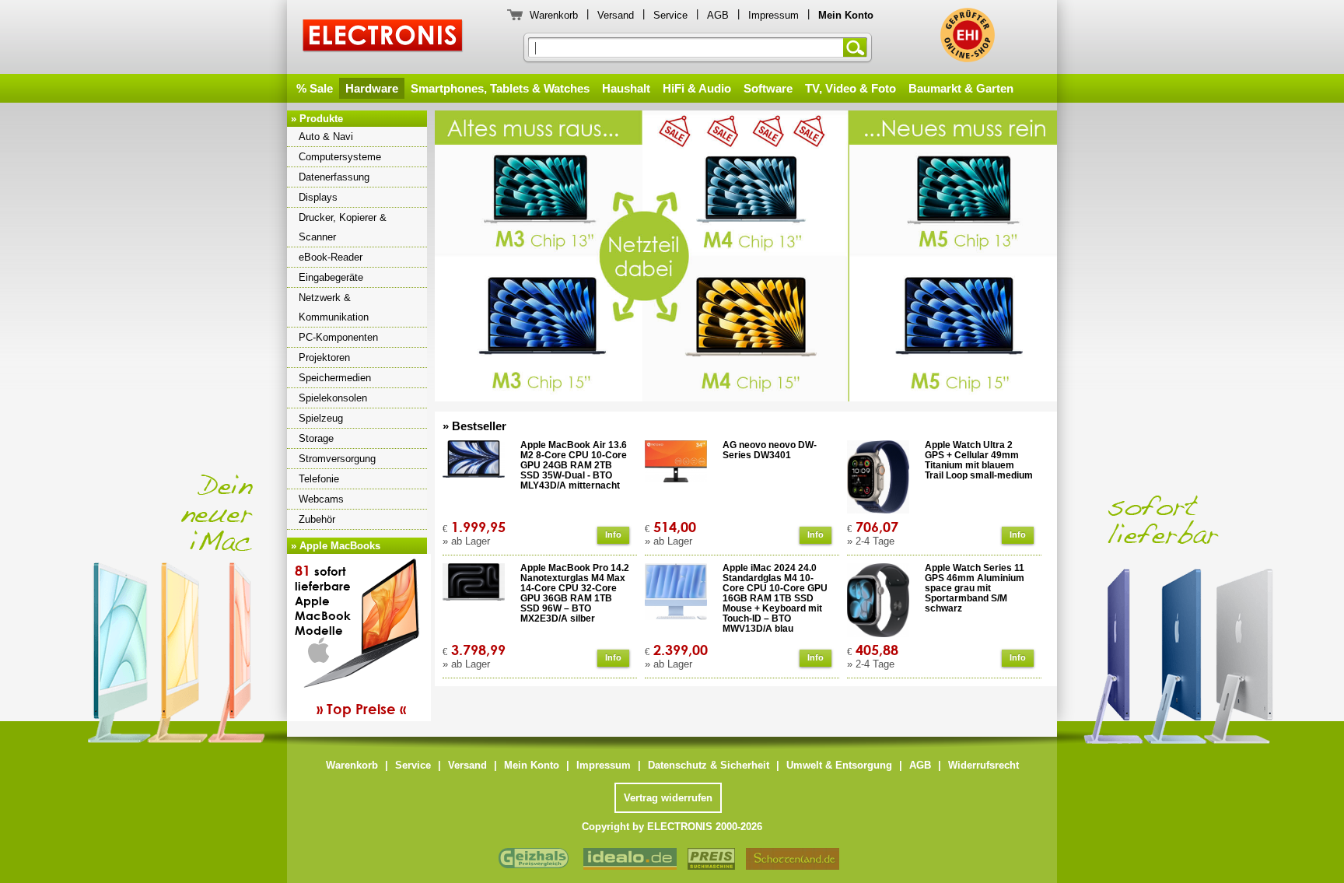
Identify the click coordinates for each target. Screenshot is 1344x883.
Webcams (321, 499)
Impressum (773, 15)
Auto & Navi (326, 136)
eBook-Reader (330, 257)
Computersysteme (340, 157)
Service (670, 15)
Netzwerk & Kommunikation (334, 307)
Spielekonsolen (333, 398)
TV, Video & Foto (850, 88)
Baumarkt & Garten (960, 88)
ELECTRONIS (383, 37)
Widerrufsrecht (983, 765)
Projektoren (324, 357)
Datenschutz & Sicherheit (708, 765)
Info (613, 534)
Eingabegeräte (331, 277)
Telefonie (319, 479)
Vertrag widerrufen (668, 798)
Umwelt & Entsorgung (839, 765)
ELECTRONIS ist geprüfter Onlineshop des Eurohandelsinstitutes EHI (967, 35)
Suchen (858, 47)
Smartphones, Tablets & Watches (500, 88)
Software (768, 88)
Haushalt (626, 88)
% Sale (314, 88)
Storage (316, 438)
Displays (318, 197)
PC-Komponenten (338, 337)
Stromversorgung (337, 458)
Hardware (371, 88)
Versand (615, 15)
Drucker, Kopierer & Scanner (343, 227)
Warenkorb (554, 15)
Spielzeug (321, 418)
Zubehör (317, 519)
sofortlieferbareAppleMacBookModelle (350, 639)
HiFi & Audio (697, 88)
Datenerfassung (334, 177)
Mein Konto (531, 765)
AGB (718, 15)
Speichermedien (335, 378)
